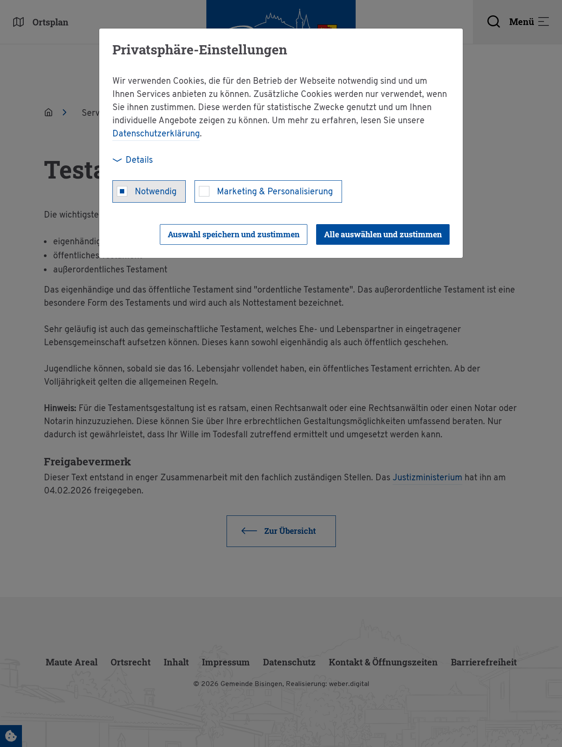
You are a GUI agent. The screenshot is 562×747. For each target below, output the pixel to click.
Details (139, 160)
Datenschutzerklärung (156, 134)
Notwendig (156, 192)
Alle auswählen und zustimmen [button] (383, 234)
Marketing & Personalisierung (275, 192)
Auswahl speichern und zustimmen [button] (233, 234)
